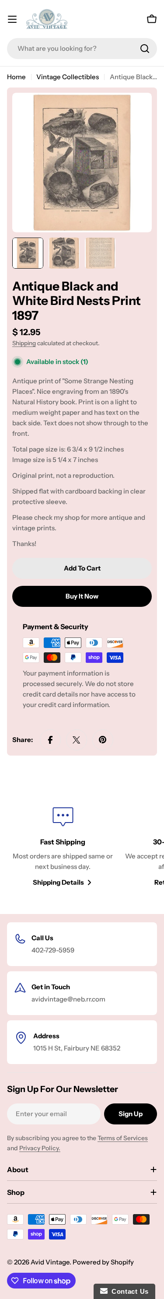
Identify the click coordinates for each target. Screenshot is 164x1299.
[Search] (145, 48)
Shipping (24, 343)
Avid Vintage (50, 1262)
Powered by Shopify (103, 1262)
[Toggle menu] (12, 19)
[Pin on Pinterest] (102, 739)
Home (16, 77)
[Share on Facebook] (50, 739)
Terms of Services (123, 1138)
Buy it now (82, 596)
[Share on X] (76, 739)
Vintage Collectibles (67, 77)
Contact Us (128, 1291)
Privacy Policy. (39, 1148)
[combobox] (82, 48)
